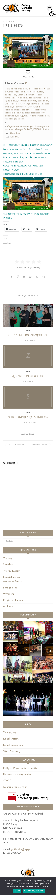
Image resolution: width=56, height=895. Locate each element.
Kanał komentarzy (14, 745)
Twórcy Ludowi (11, 571)
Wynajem (8, 594)
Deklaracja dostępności (17, 774)
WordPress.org (11, 751)
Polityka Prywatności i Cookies (20, 768)
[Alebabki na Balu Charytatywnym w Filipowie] (28, 315)
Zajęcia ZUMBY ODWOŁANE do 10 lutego (28, 376)
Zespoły (7, 558)
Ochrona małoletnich (15, 787)
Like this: (12, 137)
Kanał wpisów (11, 739)
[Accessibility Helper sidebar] (52, 12)
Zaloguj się (9, 733)
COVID (7, 781)
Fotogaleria (10, 588)
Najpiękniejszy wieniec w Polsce (12, 579)
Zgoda (17, 891)
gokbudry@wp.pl (20, 849)
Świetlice (8, 564)
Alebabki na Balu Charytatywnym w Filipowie (28, 335)
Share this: (13, 133)
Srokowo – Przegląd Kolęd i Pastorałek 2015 (28, 417)
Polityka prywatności (33, 891)
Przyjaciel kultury (13, 600)
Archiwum (8, 606)
